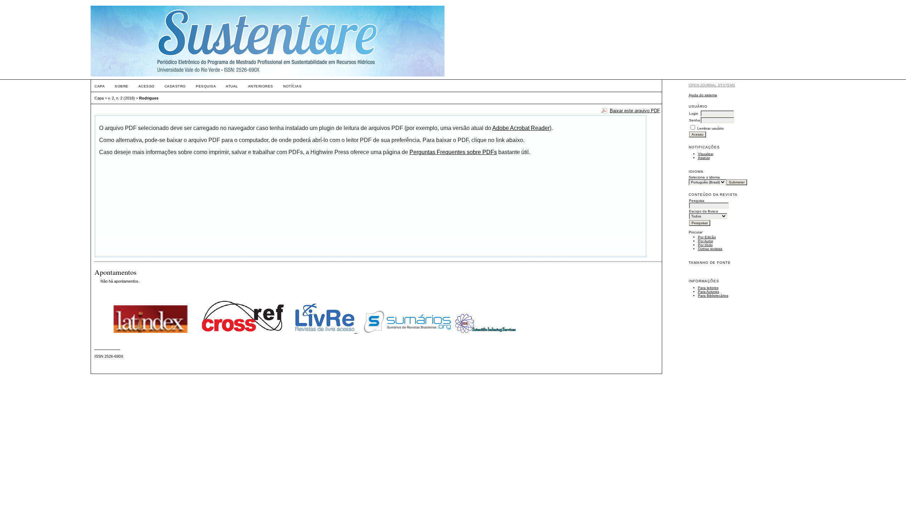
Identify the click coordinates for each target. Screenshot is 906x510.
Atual (232, 86)
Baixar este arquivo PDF (635, 110)
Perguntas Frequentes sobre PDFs (453, 152)
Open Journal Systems (712, 85)
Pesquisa (206, 86)
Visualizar (705, 154)
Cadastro (175, 86)
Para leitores (708, 288)
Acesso (146, 86)
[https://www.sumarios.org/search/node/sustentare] (407, 331)
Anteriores (260, 86)
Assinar (704, 158)
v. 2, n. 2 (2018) (121, 98)
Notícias (292, 86)
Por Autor (705, 241)
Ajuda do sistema (703, 95)
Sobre (121, 86)
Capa (99, 86)
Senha (694, 120)
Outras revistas (710, 249)
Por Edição (707, 237)
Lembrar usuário (710, 128)
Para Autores (708, 292)
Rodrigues (149, 98)
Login (693, 113)
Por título (705, 245)
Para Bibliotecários (713, 296)
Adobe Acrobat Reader (521, 128)
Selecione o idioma (704, 177)
